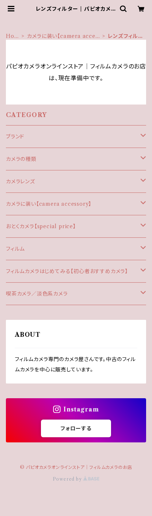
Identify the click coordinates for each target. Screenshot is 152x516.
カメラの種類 (21, 159)
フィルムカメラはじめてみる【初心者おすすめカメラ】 (67, 271)
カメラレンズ (20, 181)
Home (12, 36)
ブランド (15, 136)
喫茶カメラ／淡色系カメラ (37, 293)
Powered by (68, 479)
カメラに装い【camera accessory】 (63, 36)
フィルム (15, 248)
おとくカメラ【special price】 (41, 226)
